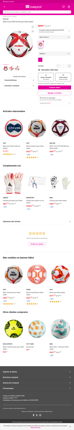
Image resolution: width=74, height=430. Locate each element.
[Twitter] (37, 415)
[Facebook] (33, 415)
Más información (35, 427)
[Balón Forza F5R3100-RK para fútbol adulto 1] (6, 68)
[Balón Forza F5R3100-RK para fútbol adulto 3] (17, 68)
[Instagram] (40, 415)
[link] (13, 135)
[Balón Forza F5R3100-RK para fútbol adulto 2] (11, 68)
